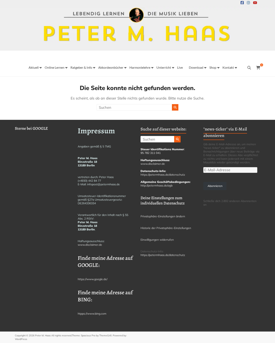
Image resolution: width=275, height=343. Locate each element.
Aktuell (34, 67)
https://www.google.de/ (93, 279)
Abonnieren (215, 186)
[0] (258, 67)
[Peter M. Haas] (137, 9)
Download (196, 67)
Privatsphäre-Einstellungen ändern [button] (163, 216)
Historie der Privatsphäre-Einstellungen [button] (166, 228)
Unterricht (163, 67)
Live (180, 67)
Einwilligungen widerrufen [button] (157, 239)
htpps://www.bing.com (92, 313)
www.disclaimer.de (90, 245)
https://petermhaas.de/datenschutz (163, 174)
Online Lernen (54, 67)
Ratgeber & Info (81, 67)
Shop (212, 67)
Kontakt (228, 67)
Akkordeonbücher (110, 67)
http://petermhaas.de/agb (157, 185)
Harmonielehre (139, 67)
